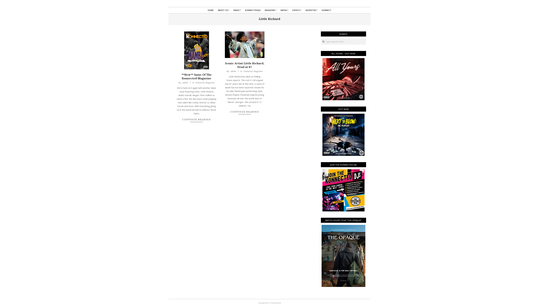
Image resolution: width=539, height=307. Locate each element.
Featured (199, 82)
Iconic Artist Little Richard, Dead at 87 (244, 65)
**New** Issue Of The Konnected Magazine (196, 76)
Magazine (210, 82)
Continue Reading (196, 119)
